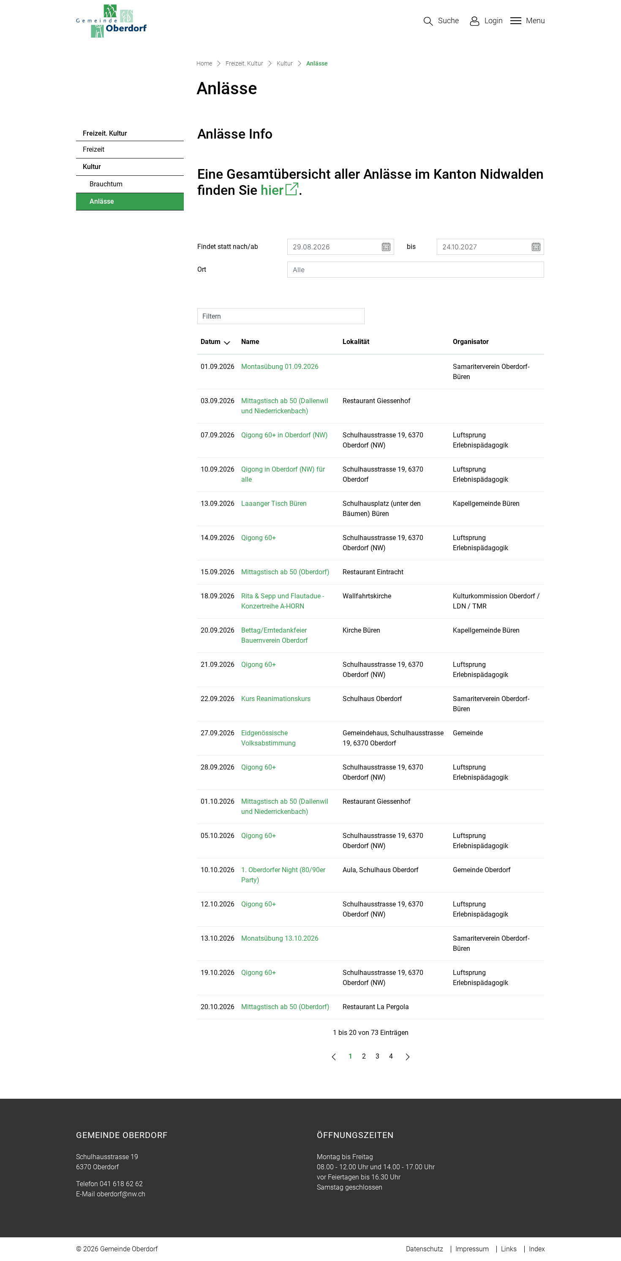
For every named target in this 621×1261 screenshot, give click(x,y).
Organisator (471, 342)
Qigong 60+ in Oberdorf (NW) (284, 435)
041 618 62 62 (121, 1184)
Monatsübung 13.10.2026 (280, 938)
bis (411, 247)
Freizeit (93, 149)
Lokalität (356, 342)
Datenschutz (424, 1249)
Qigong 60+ (258, 538)
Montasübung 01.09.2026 (280, 367)
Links (509, 1249)
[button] (441, 21)
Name (250, 342)
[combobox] (415, 270)
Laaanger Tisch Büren (274, 503)
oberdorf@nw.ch (121, 1194)
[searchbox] (416, 270)
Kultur (92, 167)
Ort (201, 269)
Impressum (472, 1249)
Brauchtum (106, 184)
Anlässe (113, 203)
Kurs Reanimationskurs (275, 699)
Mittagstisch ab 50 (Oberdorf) (285, 572)
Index (537, 1249)
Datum (211, 342)
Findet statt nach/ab (227, 247)
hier (280, 190)
